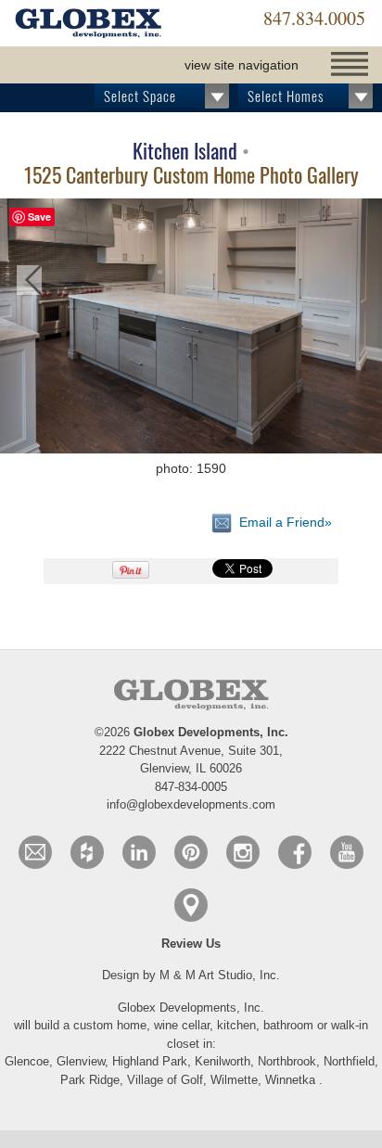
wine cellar (182, 1025)
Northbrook (287, 1061)
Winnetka (290, 1080)
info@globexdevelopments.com (191, 804)
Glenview (81, 1061)
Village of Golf (165, 1080)
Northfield (349, 1061)
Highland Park (149, 1061)
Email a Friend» (282, 522)
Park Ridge (90, 1080)
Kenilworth (222, 1061)
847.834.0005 (314, 18)
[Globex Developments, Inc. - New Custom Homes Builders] (88, 25)
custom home (109, 1025)
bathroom (290, 1025)
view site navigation (242, 64)
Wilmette (234, 1080)
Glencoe (27, 1061)
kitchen (236, 1025)
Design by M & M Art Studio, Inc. (191, 975)
